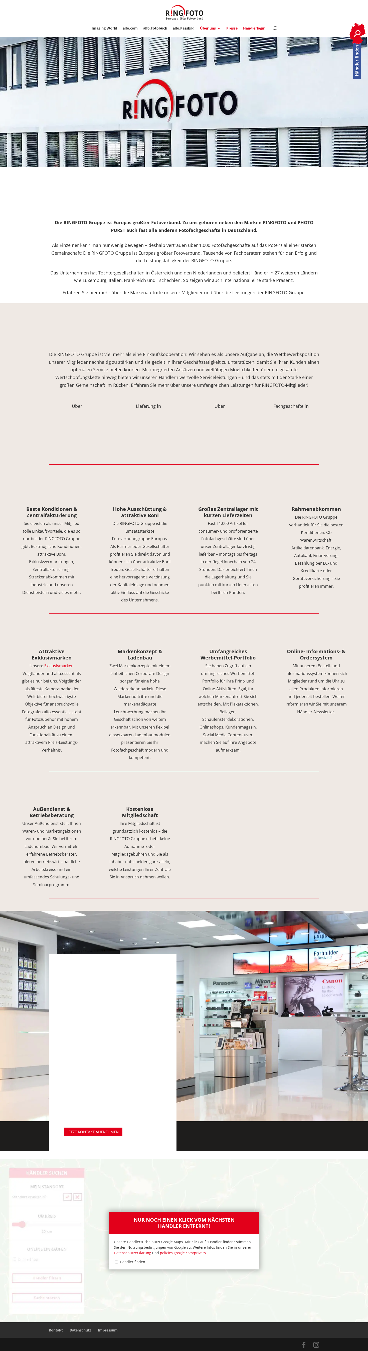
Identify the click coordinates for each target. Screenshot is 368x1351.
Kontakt (56, 1330)
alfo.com (130, 29)
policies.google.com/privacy (183, 1252)
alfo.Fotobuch (155, 29)
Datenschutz (80, 1330)
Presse (232, 29)
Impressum (108, 1330)
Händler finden (132, 1261)
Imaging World (104, 29)
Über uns (208, 29)
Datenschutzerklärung (132, 1252)
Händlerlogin (254, 29)
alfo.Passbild (184, 29)
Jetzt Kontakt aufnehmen (93, 1131)
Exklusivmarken (59, 665)
